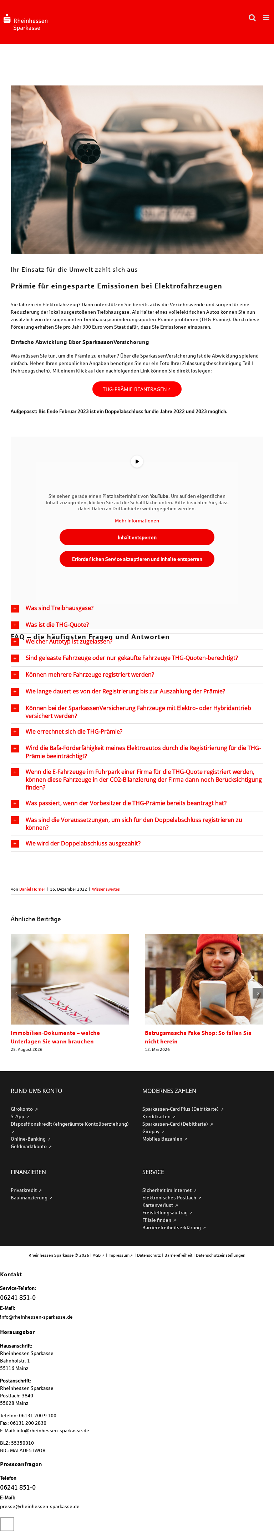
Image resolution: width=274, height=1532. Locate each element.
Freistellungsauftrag (165, 1212)
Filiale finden (157, 1220)
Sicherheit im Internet (167, 1190)
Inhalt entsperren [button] (137, 537)
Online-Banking (29, 1139)
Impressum (119, 1255)
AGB (97, 1255)
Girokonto (22, 1109)
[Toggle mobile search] (252, 17)
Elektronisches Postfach (169, 1197)
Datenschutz (149, 1255)
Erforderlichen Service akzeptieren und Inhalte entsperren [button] (137, 559)
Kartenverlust (158, 1205)
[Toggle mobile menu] (266, 17)
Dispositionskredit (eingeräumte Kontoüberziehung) (70, 1124)
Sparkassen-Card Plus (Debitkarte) (181, 1109)
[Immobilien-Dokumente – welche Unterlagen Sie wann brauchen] (70, 937)
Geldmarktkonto (29, 1146)
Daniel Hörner (32, 889)
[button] (137, 608)
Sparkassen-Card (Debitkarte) (175, 1124)
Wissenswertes (106, 889)
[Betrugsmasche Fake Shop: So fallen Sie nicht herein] (204, 937)
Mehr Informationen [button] (137, 520)
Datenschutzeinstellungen (220, 1255)
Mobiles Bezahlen (162, 1139)
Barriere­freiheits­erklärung (172, 1227)
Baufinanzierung (30, 1197)
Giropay (151, 1131)
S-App (18, 1116)
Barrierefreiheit (178, 1255)
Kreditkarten (157, 1116)
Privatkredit (24, 1190)
